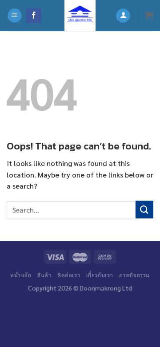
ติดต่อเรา (68, 274)
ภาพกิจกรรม (134, 274)
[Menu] (15, 15)
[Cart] (148, 15)
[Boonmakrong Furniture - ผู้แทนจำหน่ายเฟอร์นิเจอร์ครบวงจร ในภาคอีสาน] (80, 15)
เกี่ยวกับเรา (99, 274)
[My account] (123, 15)
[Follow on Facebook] (33, 15)
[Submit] (144, 209)
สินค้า (44, 274)
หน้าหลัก (21, 274)
